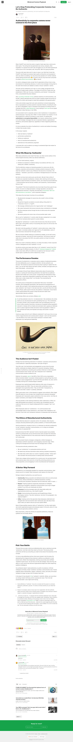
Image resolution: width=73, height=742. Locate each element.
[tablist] (21, 645)
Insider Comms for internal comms (22, 701)
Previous (20, 636)
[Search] (56, 2)
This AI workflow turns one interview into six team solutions (27, 710)
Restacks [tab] (23, 644)
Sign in (69, 2)
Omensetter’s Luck (31, 600)
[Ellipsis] (57, 655)
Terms (39, 733)
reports (29, 376)
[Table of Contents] (1, 371)
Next (54, 636)
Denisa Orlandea (21, 655)
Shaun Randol (21, 13)
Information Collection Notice (36, 624)
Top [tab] (17, 684)
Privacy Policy (45, 624)
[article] (36, 691)
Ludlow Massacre (30, 108)
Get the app (42, 736)
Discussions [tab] (24, 684)
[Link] (14, 22)
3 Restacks (29, 628)
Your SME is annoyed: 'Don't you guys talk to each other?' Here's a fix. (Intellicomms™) (31, 708)
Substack (31, 739)
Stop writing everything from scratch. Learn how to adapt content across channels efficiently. (30, 691)
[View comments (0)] (26, 694)
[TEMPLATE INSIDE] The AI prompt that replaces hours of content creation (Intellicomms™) (31, 688)
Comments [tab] (18, 644)
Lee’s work (47, 108)
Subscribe (63, 2)
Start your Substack (33, 736)
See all (18, 716)
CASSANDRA (20, 662)
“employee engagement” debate (47, 249)
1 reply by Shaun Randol (24, 673)
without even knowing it (27, 79)
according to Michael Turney (26, 96)
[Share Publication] (59, 2)
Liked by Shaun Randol (23, 656)
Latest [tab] (20, 684)
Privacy (36, 733)
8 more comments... (19, 678)
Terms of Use (42, 622)
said (39, 296)
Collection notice (44, 733)
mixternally (45, 190)
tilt (31, 576)
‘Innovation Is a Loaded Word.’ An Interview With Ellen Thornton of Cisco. (30, 698)
